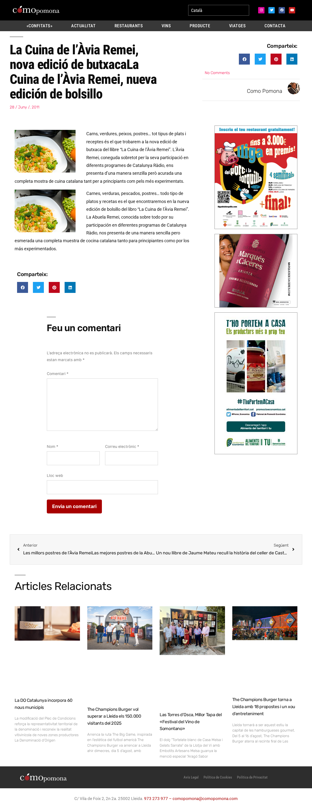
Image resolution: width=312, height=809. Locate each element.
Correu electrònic (122, 446)
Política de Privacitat (252, 777)
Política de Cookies (218, 777)
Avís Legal (191, 777)
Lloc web (55, 475)
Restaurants (129, 25)
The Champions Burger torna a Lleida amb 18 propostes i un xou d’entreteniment (263, 706)
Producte (200, 25)
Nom (52, 446)
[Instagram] (261, 10)
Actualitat (83, 25)
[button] (244, 59)
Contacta (274, 25)
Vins (166, 25)
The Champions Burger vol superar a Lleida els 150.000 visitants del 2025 (114, 716)
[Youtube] (292, 10)
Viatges (237, 25)
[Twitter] (271, 10)
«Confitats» (40, 25)
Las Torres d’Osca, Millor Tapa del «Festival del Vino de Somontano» (191, 722)
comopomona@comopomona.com (205, 798)
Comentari (57, 373)
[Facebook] (282, 10)
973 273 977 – (158, 798)
